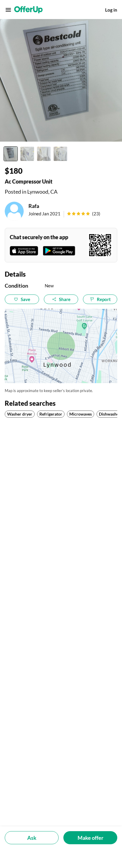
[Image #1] (11, 153)
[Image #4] (60, 153)
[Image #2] (27, 153)
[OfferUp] (28, 9)
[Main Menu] (8, 9)
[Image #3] (44, 153)
